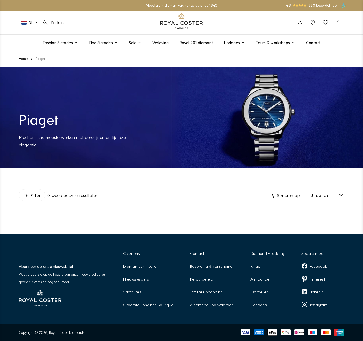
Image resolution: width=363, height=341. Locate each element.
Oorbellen (259, 291)
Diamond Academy (267, 253)
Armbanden (261, 278)
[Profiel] (300, 22)
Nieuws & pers (136, 278)
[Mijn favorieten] (325, 22)
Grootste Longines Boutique (148, 304)
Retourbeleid (201, 278)
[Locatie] (313, 22)
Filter (35, 195)
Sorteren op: (288, 195)
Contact (197, 253)
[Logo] (181, 21)
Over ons (131, 253)
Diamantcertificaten (141, 265)
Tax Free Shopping (206, 291)
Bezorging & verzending (211, 265)
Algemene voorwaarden (212, 304)
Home (23, 58)
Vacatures (132, 291)
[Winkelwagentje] (338, 22)
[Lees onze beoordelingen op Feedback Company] (344, 5)
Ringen (256, 265)
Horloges (258, 304)
